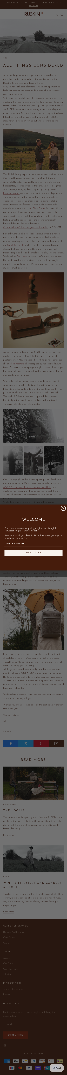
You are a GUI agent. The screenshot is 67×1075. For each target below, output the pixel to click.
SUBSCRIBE (33, 553)
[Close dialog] (63, 508)
